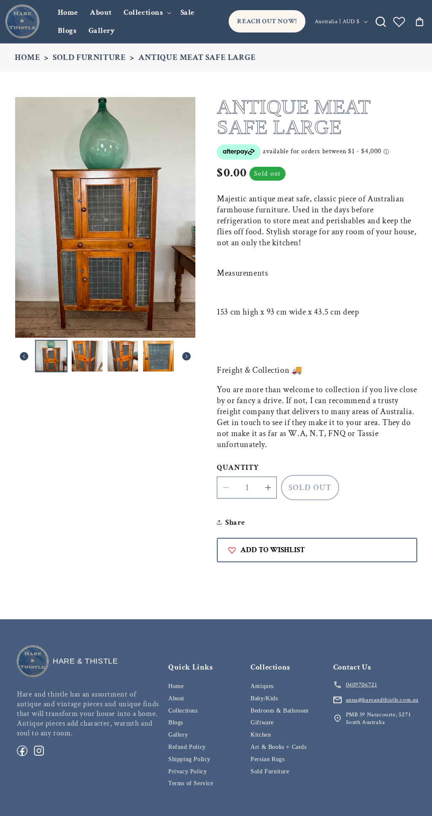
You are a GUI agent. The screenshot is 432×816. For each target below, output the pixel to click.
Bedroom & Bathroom (280, 711)
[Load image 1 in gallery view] (51, 356)
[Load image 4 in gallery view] (158, 356)
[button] (146, 12)
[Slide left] (24, 356)
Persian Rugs (267, 759)
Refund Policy (187, 747)
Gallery (178, 735)
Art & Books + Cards (278, 747)
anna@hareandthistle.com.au (382, 700)
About (176, 698)
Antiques (262, 686)
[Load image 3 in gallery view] (123, 356)
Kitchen (261, 735)
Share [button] (235, 522)
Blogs (175, 722)
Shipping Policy (189, 759)
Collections (143, 12)
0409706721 (361, 685)
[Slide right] (186, 356)
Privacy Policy (187, 771)
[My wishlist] (399, 21)
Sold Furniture (89, 57)
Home (27, 57)
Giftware (262, 722)
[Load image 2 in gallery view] (87, 356)
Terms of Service (190, 783)
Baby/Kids (264, 698)
